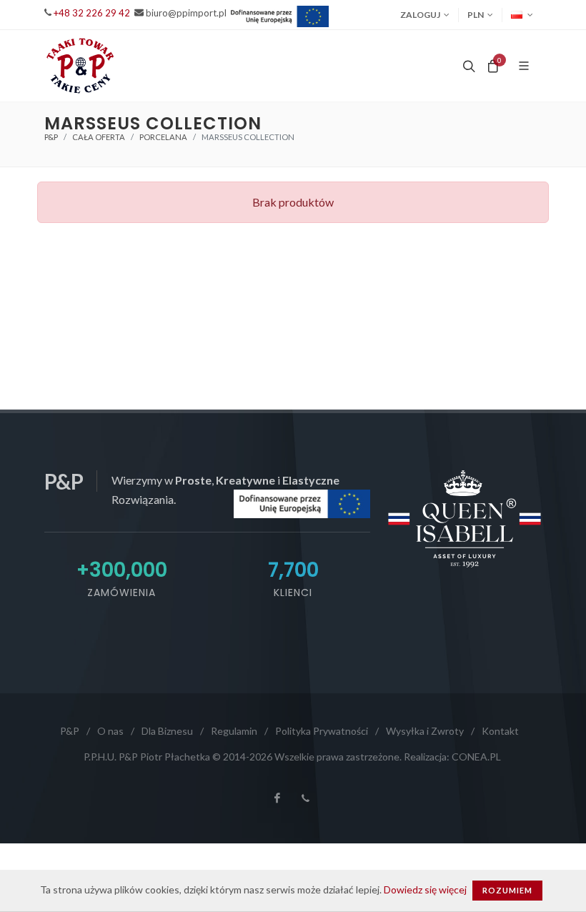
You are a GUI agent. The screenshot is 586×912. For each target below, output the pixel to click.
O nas (110, 731)
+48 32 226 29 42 (92, 13)
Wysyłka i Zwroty (425, 731)
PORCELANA (163, 137)
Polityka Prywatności (321, 731)
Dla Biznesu (167, 731)
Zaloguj (420, 14)
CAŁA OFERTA (98, 137)
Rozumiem (507, 890)
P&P (51, 137)
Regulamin (234, 731)
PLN (475, 14)
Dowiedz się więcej (425, 889)
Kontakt (500, 731)
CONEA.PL (476, 756)
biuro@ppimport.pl (186, 13)
